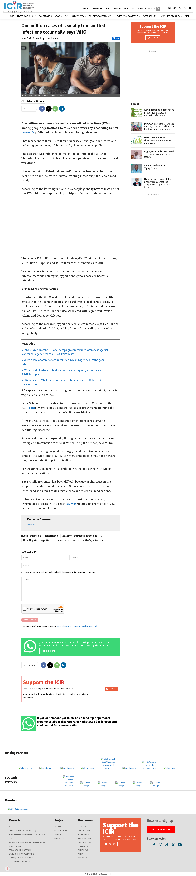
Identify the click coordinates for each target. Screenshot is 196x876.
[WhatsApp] (184, 8)
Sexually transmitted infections (79, 535)
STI (102, 535)
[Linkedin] (62, 109)
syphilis (45, 540)
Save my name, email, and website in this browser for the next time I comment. (60, 572)
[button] (158, 9)
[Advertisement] (70, 226)
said (32, 408)
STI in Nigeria (30, 540)
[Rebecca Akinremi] (23, 101)
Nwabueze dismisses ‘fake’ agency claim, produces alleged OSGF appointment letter (157, 183)
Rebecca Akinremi (36, 101)
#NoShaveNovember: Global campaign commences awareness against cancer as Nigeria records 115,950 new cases (65, 352)
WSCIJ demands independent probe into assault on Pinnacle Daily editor (159, 112)
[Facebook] (164, 8)
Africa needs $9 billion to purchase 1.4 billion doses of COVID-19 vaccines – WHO (61, 382)
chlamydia (35, 535)
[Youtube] (190, 8)
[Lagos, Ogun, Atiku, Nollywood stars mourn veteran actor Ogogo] (136, 154)
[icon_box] (71, 646)
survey (72, 504)
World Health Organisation (88, 540)
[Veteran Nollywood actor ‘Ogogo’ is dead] (136, 168)
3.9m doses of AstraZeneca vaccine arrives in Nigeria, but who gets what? (63, 362)
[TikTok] (174, 8)
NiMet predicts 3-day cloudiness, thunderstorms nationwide (157, 140)
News (116, 38)
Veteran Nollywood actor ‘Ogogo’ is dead (156, 166)
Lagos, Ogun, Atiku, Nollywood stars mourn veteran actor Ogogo (159, 154)
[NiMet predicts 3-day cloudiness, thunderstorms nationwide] (136, 140)
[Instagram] (169, 8)
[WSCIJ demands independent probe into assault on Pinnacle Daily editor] (136, 112)
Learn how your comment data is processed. (77, 626)
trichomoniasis (61, 540)
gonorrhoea (51, 535)
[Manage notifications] (7, 868)
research (27, 132)
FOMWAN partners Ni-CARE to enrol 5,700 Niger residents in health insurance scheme (159, 126)
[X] (179, 8)
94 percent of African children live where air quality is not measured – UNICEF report (65, 372)
